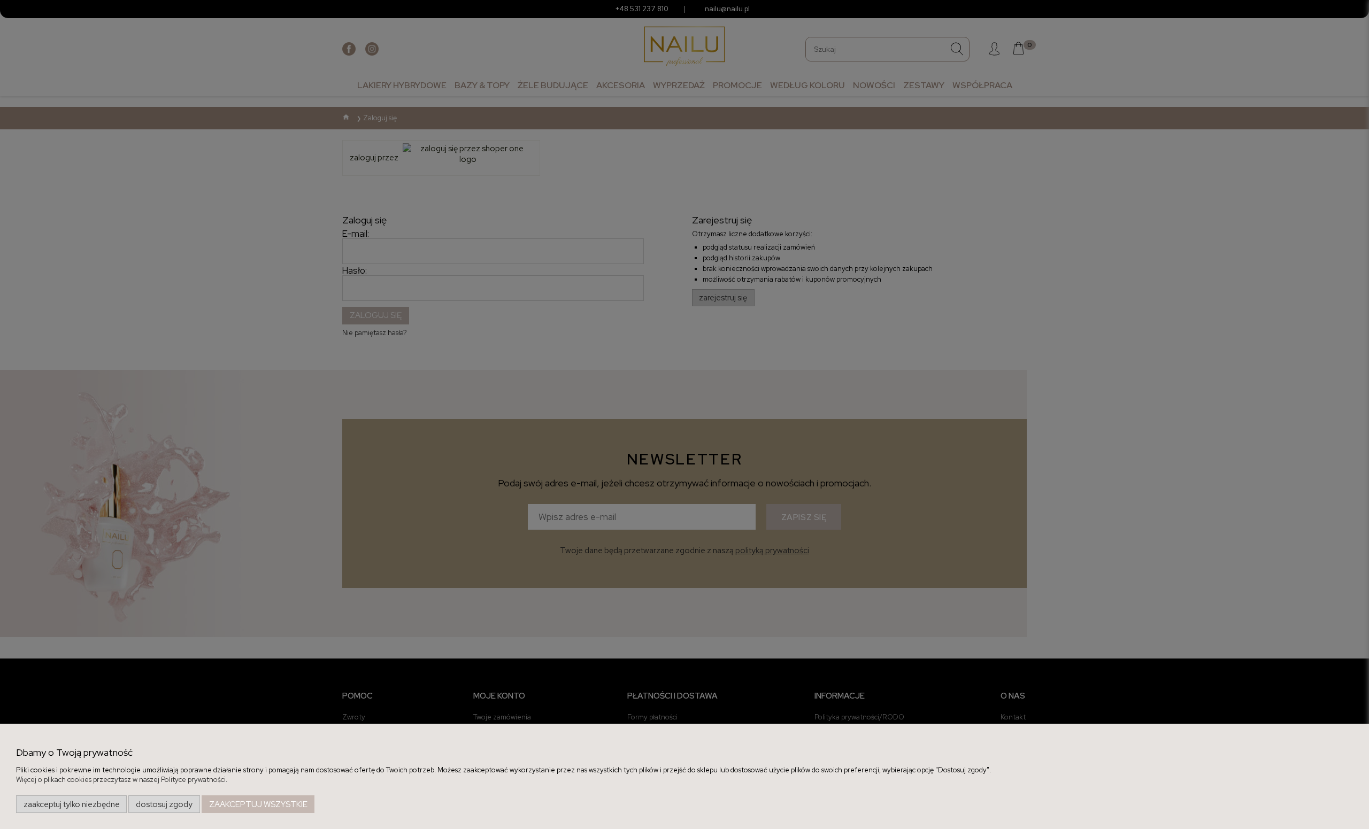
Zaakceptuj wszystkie (258, 804)
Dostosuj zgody (164, 804)
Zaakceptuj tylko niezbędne (72, 804)
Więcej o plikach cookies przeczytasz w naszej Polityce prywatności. (121, 779)
